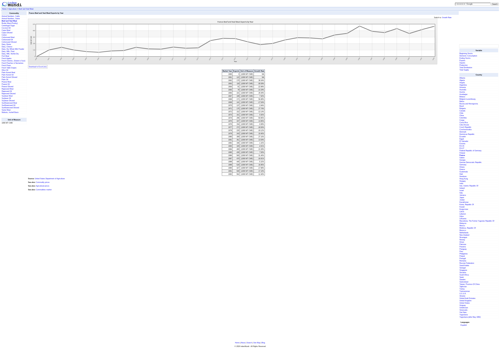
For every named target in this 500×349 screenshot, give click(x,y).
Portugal (463, 258)
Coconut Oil (6, 28)
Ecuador (463, 137)
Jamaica (463, 195)
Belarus (462, 97)
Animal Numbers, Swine (11, 19)
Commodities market (44, 190)
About (243, 343)
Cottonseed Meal (8, 37)
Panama (463, 247)
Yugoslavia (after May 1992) (470, 317)
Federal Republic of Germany (471, 151)
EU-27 (462, 148)
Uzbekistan (464, 308)
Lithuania (463, 219)
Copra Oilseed (7, 33)
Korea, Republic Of (467, 204)
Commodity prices (43, 182)
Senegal (463, 268)
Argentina (463, 85)
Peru (461, 251)
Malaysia (463, 223)
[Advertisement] (11, 165)
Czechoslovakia (465, 129)
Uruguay (463, 305)
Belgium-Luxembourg (467, 99)
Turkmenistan (465, 291)
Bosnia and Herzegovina (469, 104)
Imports (462, 63)
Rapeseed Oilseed (8, 94)
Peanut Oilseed (7, 87)
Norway (462, 240)
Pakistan (463, 244)
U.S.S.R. (463, 294)
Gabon (462, 158)
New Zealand (464, 235)
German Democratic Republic (471, 162)
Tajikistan (463, 287)
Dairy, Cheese (7, 47)
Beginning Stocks (466, 53)
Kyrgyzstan (464, 209)
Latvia (462, 212)
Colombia (463, 118)
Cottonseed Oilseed (9, 42)
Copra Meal (6, 30)
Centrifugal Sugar (8, 26)
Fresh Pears (6, 65)
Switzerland (464, 282)
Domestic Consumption (468, 56)
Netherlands (464, 233)
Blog (263, 343)
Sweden (462, 280)
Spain (462, 277)
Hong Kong (464, 179)
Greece (462, 169)
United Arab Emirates (468, 298)
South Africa (464, 275)
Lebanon (463, 214)
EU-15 (462, 146)
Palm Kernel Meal (8, 72)
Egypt (462, 139)
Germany (463, 165)
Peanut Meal (6, 82)
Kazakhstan (464, 202)
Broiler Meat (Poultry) (10, 23)
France (462, 155)
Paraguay (463, 249)
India (461, 183)
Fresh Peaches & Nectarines (12, 63)
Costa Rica (464, 122)
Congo (462, 120)
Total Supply (464, 70)
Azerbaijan (463, 94)
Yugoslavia (464, 315)
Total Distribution (466, 67)
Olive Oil (5, 70)
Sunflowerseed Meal (9, 103)
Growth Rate (446, 17)
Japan (462, 197)
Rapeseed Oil (7, 91)
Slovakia (463, 272)
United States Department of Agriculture (50, 179)
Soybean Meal (7, 96)
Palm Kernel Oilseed (9, 77)
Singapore (463, 270)
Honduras (463, 176)
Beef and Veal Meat (26, 9)
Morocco (463, 230)
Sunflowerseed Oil (8, 105)
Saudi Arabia (464, 265)
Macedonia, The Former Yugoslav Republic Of (477, 221)
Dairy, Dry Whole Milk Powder (13, 49)
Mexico (462, 226)
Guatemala (464, 172)
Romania (463, 261)
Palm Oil (5, 79)
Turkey (462, 289)
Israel (462, 190)
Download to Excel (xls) (38, 67)
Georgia (462, 160)
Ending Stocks (465, 58)
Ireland (462, 188)
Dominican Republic (467, 134)
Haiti (461, 174)
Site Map (256, 343)
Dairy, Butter (6, 44)
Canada (462, 111)
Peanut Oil (6, 84)
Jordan (462, 200)
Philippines (464, 254)
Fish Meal (5, 56)
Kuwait (462, 207)
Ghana (462, 167)
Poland (462, 256)
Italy (461, 193)
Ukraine (462, 296)
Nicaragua (463, 237)
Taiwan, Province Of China (470, 284)
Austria (462, 92)
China (462, 115)
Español (464, 325)
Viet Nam (463, 312)
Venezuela (463, 310)
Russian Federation (467, 263)
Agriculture (12, 9)
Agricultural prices (42, 186)
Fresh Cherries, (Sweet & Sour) (13, 61)
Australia (463, 90)
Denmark (463, 132)
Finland (462, 153)
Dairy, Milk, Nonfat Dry (10, 54)
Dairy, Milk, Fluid (8, 51)
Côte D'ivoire (464, 125)
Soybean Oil (6, 98)
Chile (461, 113)
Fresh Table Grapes (9, 68)
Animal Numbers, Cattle (11, 16)
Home (4, 9)
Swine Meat (6, 110)
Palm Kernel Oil (8, 75)
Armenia (463, 87)
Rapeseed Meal (7, 89)
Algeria (462, 80)
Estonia (462, 144)
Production (464, 65)
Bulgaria (463, 108)
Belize (462, 101)
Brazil (462, 106)
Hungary (463, 181)
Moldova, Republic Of (468, 228)
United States (465, 303)
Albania (462, 78)
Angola (462, 83)
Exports (462, 60)
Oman (462, 242)
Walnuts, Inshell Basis (10, 112)
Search (249, 343)
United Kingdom (465, 301)
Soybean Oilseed (8, 101)
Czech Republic (465, 127)
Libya (462, 216)
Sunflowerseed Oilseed (10, 108)
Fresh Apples (7, 58)
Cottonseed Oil (7, 40)
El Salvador (464, 141)
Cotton (4, 35)
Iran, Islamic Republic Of (469, 186)
